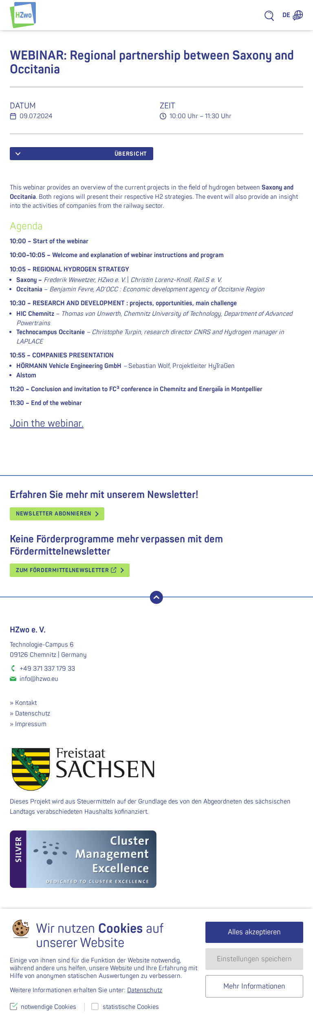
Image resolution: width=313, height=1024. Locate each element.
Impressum (30, 724)
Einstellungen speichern (254, 959)
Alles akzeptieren (254, 932)
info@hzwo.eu (39, 679)
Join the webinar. (47, 423)
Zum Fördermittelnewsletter (63, 570)
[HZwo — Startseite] (23, 15)
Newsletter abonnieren (53, 513)
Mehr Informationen (254, 986)
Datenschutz (32, 713)
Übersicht (131, 153)
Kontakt (26, 703)
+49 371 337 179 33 (47, 669)
